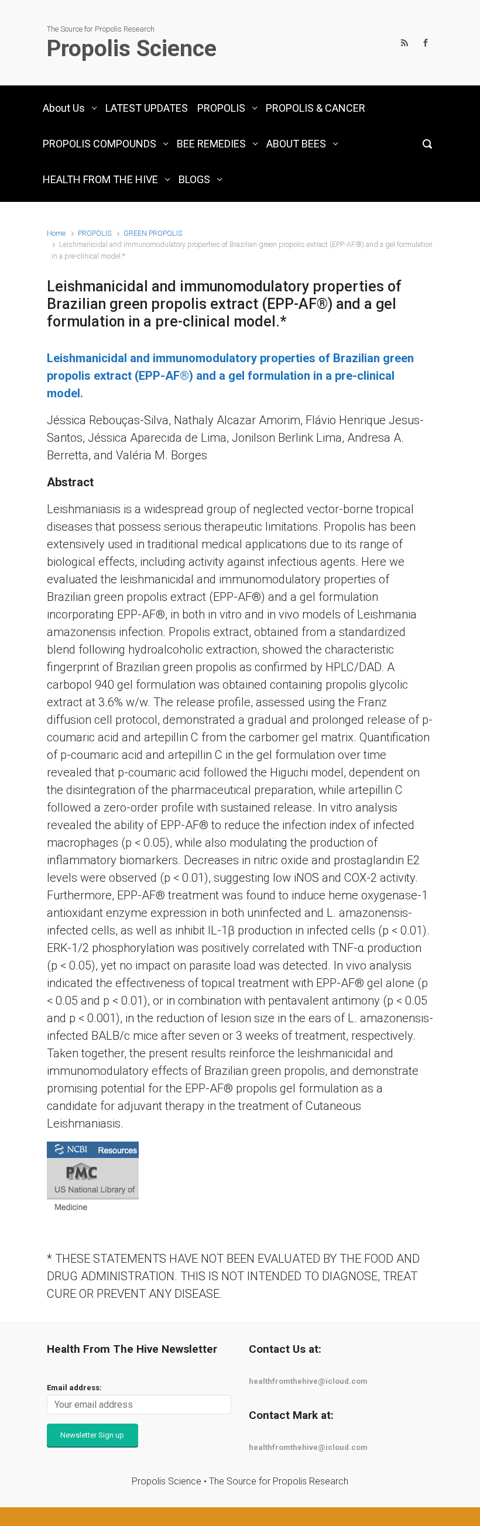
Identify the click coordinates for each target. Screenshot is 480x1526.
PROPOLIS (94, 233)
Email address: (74, 1387)
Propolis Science (132, 48)
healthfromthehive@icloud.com (308, 1381)
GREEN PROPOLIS (153, 233)
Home (56, 233)
